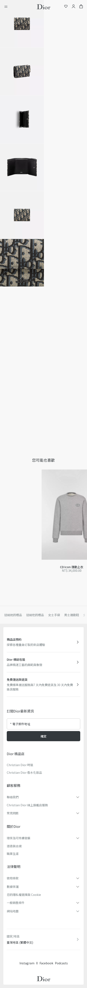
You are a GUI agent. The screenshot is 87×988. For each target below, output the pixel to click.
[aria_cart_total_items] (81, 7)
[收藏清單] (65, 7)
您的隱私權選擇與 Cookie (24, 894)
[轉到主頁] (43, 6)
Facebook (46, 963)
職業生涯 (13, 854)
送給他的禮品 (35, 615)
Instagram (26, 963)
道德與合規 (14, 846)
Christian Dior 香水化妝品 (24, 772)
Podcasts (61, 963)
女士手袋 (54, 615)
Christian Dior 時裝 (20, 765)
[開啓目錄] (7, 7)
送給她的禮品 (13, 615)
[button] (22, 24)
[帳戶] (73, 7)
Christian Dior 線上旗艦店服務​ (27, 805)
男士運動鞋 (71, 615)
